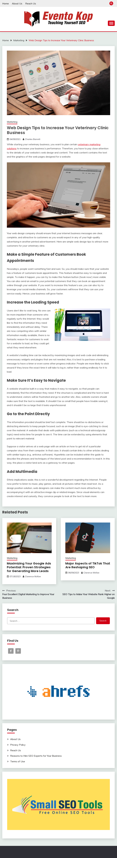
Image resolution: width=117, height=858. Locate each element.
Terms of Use (17, 761)
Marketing (12, 121)
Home (5, 3)
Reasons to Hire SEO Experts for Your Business (36, 755)
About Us (17, 3)
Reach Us (30, 3)
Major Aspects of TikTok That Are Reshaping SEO (87, 565)
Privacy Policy (18, 744)
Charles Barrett (32, 139)
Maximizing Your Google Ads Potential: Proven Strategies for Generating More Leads (29, 567)
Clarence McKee (33, 576)
